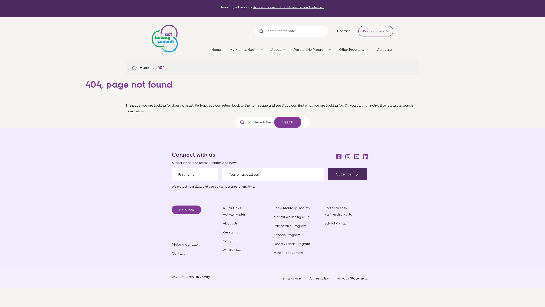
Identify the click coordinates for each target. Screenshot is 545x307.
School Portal (335, 223)
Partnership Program (310, 50)
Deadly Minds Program (292, 244)
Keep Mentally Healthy (292, 208)
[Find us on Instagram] (346, 155)
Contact (343, 31)
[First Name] (195, 174)
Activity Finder (234, 214)
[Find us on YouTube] (355, 155)
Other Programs (351, 50)
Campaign (385, 50)
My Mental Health (243, 50)
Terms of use (291, 278)
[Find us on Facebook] (337, 155)
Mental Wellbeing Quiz (291, 217)
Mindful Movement (288, 253)
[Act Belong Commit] (165, 37)
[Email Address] (273, 174)
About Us (230, 223)
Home (216, 50)
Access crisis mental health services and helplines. (288, 7)
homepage (259, 105)
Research (230, 232)
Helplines (186, 210)
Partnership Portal (338, 214)
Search (287, 122)
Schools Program (287, 235)
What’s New (232, 250)
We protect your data (187, 186)
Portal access (373, 31)
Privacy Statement (352, 278)
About (276, 50)
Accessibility (319, 278)
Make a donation (185, 244)
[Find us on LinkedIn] (364, 155)
